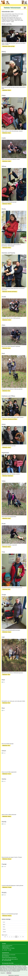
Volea (3, 481)
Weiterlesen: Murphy (7, 915)
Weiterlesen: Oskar (6, 132)
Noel (3, 353)
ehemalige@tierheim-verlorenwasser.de (10, 16)
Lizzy (4, 921)
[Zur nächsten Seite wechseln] (21, 937)
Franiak (4, 864)
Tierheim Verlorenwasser (12, 7)
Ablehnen (9, 972)
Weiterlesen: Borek (6, 546)
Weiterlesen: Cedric (7, 161)
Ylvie (3, 552)
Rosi (3, 708)
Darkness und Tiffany (8, 396)
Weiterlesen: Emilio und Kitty (8, 46)
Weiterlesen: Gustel (7, 319)
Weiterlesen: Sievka (7, 816)
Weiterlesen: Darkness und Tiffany (10, 419)
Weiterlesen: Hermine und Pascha (10, 291)
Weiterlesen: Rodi (6, 702)
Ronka (4, 929)
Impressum (16, 975)
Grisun (4, 750)
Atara (3, 325)
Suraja (4, 594)
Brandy (4, 821)
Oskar (4, 95)
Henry (4, 424)
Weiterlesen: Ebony (7, 90)
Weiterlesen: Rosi (6, 745)
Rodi (3, 680)
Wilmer (4, 166)
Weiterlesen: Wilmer (7, 203)
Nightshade (5, 452)
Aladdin (4, 931)
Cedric (4, 138)
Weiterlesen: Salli (6, 674)
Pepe (4, 926)
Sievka (4, 779)
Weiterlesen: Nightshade (8, 475)
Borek (3, 523)
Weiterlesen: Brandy (7, 858)
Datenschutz (11, 975)
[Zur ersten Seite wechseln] (5, 937)
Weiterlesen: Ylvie (6, 589)
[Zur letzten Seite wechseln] (23, 937)
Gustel (4, 297)
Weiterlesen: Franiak (7, 887)
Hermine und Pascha (8, 253)
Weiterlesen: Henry (6, 447)
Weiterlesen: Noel (6, 390)
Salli (3, 637)
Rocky (4, 209)
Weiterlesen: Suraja (7, 631)
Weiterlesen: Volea (6, 518)
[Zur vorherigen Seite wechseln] (7, 937)
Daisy (4, 924)
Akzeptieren (3, 972)
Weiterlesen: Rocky (6, 247)
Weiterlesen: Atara (6, 348)
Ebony (4, 51)
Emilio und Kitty (7, 24)
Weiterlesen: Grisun (7, 773)
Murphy (4, 892)
